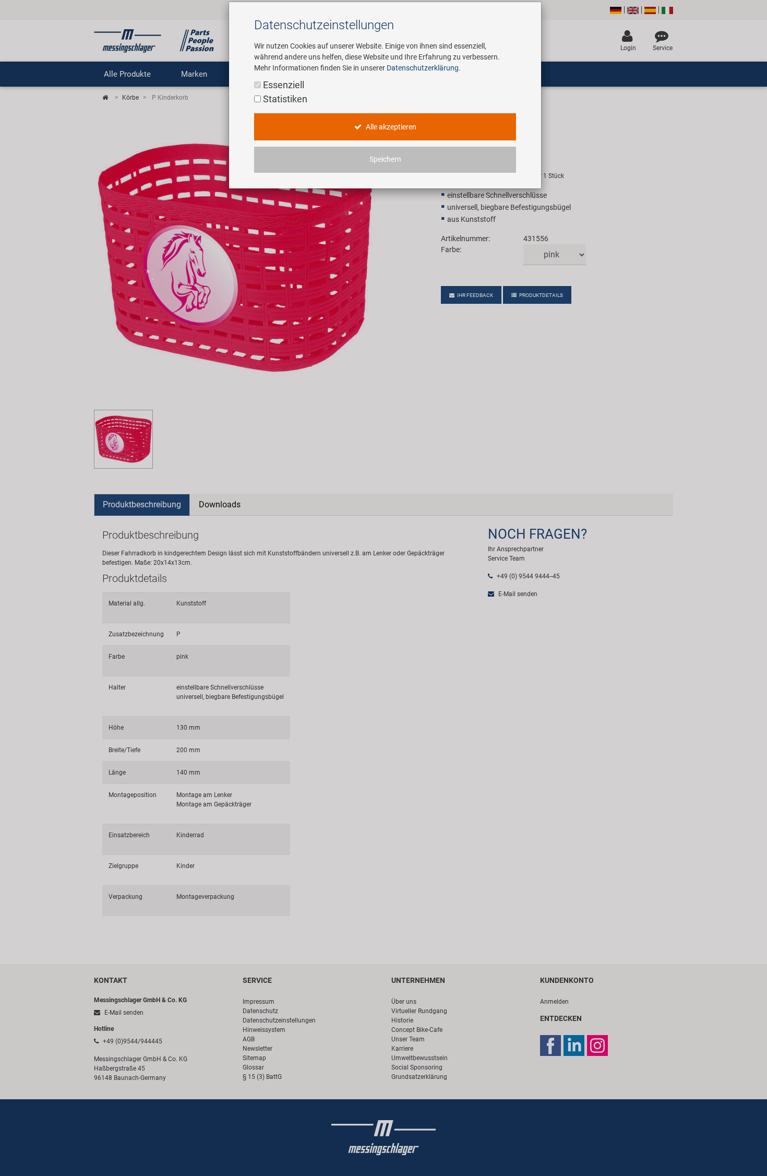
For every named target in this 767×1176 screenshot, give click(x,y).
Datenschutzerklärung (423, 68)
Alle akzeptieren (390, 127)
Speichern (385, 159)
